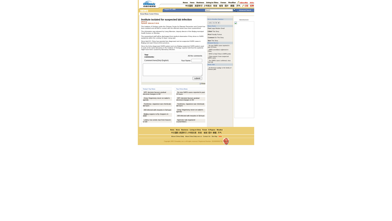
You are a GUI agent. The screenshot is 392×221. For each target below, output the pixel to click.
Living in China (195, 130)
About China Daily (177, 136)
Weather (219, 130)
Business (184, 130)
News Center (149, 14)
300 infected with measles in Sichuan (157, 110)
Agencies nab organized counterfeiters (185, 121)
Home (172, 130)
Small (222, 28)
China (157, 14)
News (178, 130)
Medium (218, 28)
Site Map (214, 136)
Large (213, 28)
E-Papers (211, 130)
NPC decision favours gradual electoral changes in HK (154, 93)
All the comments (195, 56)
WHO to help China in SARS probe (220, 54)
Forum (204, 130)
